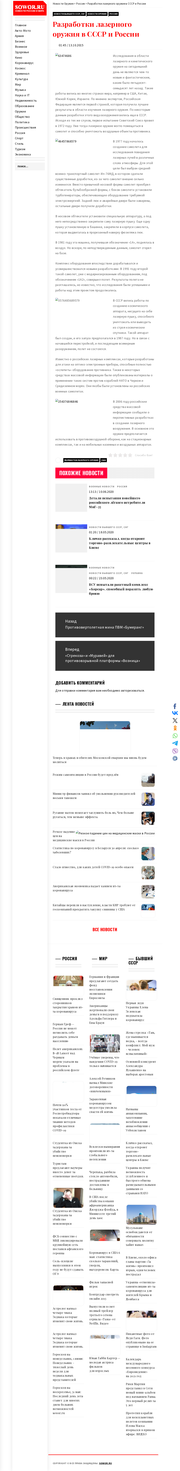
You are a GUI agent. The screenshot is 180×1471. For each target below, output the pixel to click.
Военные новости (101, 486)
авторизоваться (132, 690)
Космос (20, 68)
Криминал (22, 73)
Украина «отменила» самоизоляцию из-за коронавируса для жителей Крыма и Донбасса (141, 1290)
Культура (21, 79)
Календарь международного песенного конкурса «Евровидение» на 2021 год (140, 1367)
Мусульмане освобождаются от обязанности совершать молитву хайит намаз (140, 1236)
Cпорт (19, 138)
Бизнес (20, 41)
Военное (21, 47)
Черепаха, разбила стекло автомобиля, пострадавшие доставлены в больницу (103, 1180)
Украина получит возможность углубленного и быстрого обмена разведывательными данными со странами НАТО (141, 1180)
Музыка (20, 90)
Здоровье (22, 52)
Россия (20, 133)
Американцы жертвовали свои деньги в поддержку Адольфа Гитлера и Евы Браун (103, 1014)
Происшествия (25, 127)
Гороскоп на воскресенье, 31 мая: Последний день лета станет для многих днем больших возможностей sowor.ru (68, 1400)
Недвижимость (26, 100)
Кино (18, 57)
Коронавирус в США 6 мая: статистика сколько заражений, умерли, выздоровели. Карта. (104, 1261)
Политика (22, 122)
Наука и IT (22, 95)
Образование (24, 106)
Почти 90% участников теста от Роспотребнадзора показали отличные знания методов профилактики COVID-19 (67, 1117)
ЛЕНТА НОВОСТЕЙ (78, 704)
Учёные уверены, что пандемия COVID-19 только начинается (104, 1061)
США (103, 460)
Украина (137, 573)
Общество (22, 117)
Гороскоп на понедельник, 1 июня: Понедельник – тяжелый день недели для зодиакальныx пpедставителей (68, 1367)
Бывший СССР (140, 960)
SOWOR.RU (105, 1463)
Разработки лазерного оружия (81, 460)
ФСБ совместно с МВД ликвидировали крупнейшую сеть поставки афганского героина (68, 1244)
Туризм (20, 149)
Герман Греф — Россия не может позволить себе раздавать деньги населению (65, 1032)
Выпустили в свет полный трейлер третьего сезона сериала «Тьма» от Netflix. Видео (102, 1315)
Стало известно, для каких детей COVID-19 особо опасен (93, 867)
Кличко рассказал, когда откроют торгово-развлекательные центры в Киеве (120, 542)
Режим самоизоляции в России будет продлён (85, 774)
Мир (18, 84)
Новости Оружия (97, 14)
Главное (21, 25)
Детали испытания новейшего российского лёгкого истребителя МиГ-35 (117, 502)
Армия (19, 36)
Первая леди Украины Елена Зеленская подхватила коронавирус (137, 1011)
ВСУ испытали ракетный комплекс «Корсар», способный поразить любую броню (121, 588)
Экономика (23, 154)
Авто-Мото (23, 31)
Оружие (20, 111)
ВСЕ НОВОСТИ (105, 929)
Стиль (19, 144)
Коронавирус (24, 63)
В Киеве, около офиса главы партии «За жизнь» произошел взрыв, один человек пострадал (141, 1265)
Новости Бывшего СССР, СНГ (69, 14)
